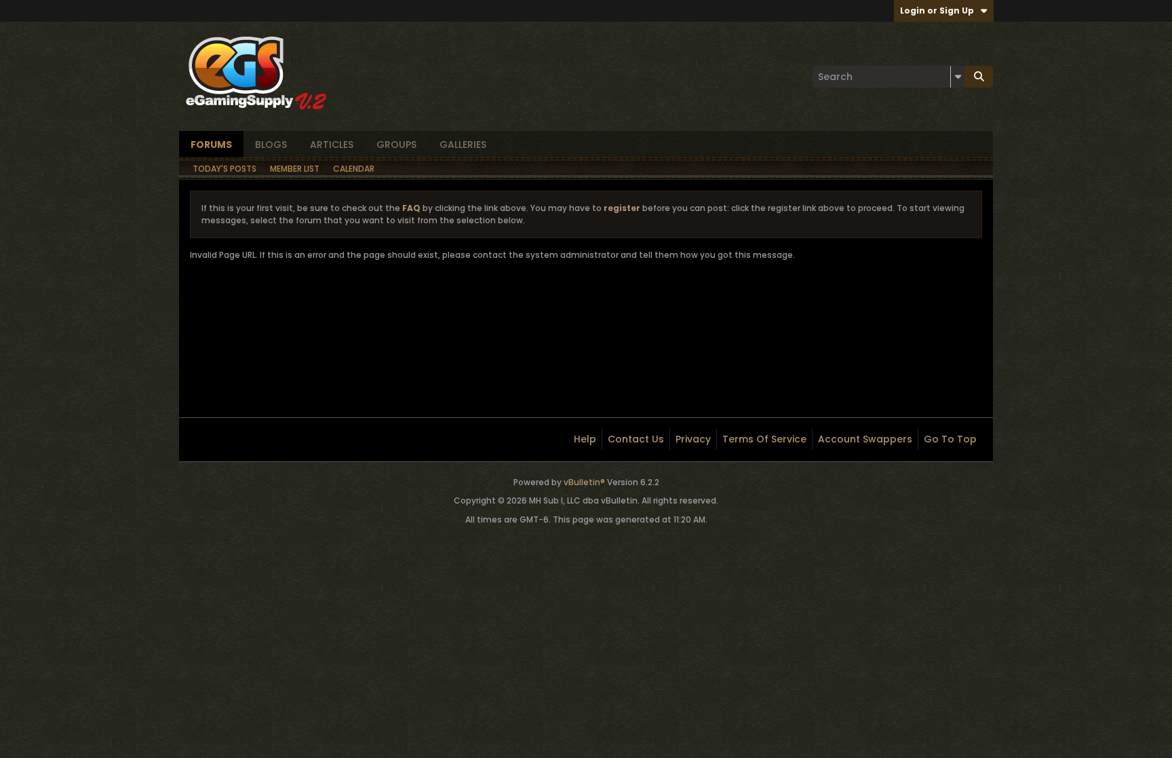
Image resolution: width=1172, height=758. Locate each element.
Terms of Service (764, 439)
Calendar (353, 168)
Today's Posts (224, 168)
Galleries (463, 144)
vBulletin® (584, 482)
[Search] (978, 77)
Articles (331, 144)
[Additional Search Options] (957, 77)
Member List (294, 168)
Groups (396, 144)
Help (585, 439)
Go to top (950, 439)
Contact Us (636, 439)
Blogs (271, 144)
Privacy (693, 439)
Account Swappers (865, 439)
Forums (211, 144)
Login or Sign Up (937, 10)
